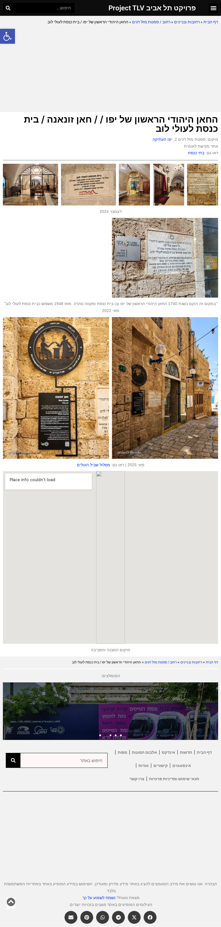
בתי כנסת (196, 153)
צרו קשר (136, 778)
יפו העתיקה (162, 139)
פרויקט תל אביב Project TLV (152, 8)
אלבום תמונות (144, 752)
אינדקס (168, 752)
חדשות (186, 752)
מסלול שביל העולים (93, 464)
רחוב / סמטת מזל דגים (151, 22)
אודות (143, 765)
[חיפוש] (8, 8)
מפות (122, 752)
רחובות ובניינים (187, 22)
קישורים (160, 765)
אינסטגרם (181, 765)
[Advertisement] (110, 68)
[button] (7, 36)
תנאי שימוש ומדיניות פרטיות (174, 778)
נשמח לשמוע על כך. (98, 897)
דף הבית (210, 22)
